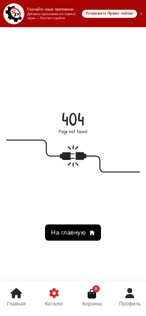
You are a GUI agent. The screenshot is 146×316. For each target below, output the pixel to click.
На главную (68, 232)
